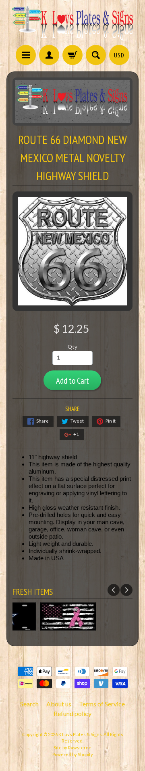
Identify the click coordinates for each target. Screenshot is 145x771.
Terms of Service (102, 704)
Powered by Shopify (72, 754)
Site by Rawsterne (72, 747)
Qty (72, 347)
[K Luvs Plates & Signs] (72, 23)
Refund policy (72, 713)
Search (29, 704)
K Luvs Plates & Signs (80, 734)
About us (58, 704)
